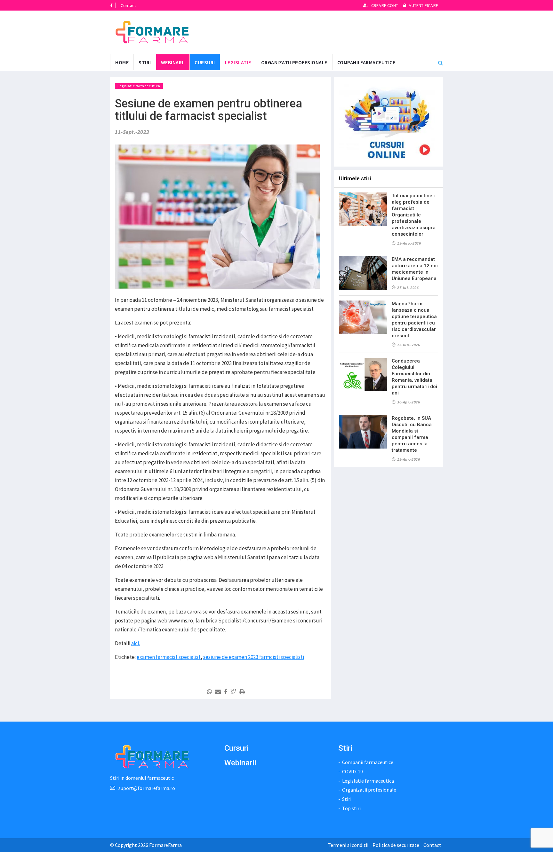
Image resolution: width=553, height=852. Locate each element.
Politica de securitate (396, 845)
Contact (128, 5)
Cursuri (236, 748)
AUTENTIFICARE (423, 5)
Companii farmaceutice (366, 62)
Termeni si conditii (348, 845)
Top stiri (351, 808)
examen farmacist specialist (169, 656)
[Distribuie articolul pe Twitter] (234, 692)
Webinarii (173, 62)
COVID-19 (352, 771)
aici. (135, 643)
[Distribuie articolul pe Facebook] (226, 692)
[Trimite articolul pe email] (219, 692)
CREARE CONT (384, 5)
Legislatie (238, 62)
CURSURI (205, 62)
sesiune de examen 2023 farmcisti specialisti (253, 656)
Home (122, 62)
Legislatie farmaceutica (138, 85)
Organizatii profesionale (294, 62)
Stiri (145, 62)
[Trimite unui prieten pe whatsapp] (210, 692)
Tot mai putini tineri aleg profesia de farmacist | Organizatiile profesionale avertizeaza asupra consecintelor (414, 215)
